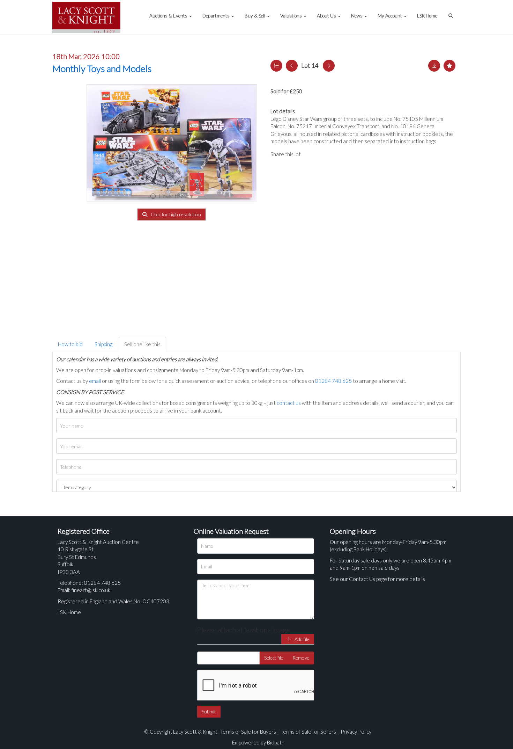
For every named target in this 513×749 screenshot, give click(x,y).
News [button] (357, 16)
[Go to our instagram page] (340, 154)
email (95, 381)
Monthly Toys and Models (101, 68)
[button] (452, 12)
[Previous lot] (292, 66)
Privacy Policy (356, 731)
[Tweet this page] (326, 154)
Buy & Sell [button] (255, 16)
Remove (301, 658)
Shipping (103, 344)
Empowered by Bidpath (258, 742)
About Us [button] (327, 16)
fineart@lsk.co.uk (91, 590)
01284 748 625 (333, 381)
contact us (289, 403)
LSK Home (427, 16)
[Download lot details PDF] (434, 66)
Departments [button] (216, 16)
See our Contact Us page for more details (377, 579)
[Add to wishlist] (449, 66)
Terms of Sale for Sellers (308, 731)
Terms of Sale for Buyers (248, 731)
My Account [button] (390, 16)
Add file (301, 639)
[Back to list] (276, 66)
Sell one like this (142, 344)
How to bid (70, 344)
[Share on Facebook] (312, 154)
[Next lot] (329, 66)
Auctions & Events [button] (168, 16)
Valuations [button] (291, 16)
